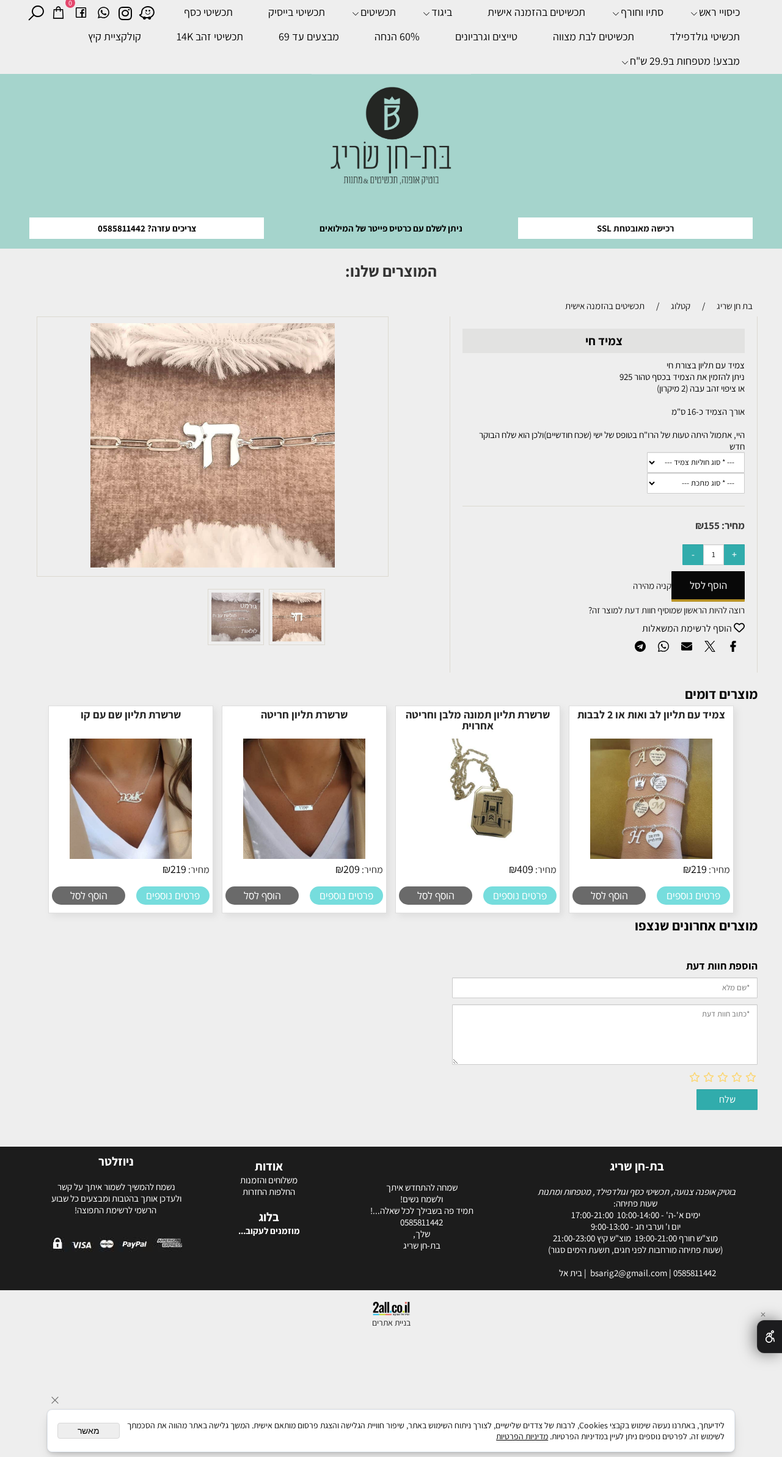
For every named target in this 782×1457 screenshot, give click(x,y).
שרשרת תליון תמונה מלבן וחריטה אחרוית (478, 719)
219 (699, 869)
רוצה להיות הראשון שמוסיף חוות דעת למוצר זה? (666, 610)
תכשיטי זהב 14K (210, 36)
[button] (609, 895)
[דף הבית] (391, 141)
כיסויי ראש (719, 12)
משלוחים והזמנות (269, 1180)
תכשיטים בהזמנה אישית (536, 12)
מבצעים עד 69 (309, 36)
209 (351, 869)
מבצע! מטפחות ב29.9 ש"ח (685, 61)
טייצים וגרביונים (486, 36)
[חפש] (35, 12)
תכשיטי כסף (208, 12)
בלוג (268, 1217)
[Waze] (147, 12)
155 (712, 525)
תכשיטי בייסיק (296, 12)
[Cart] (58, 12)
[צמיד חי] (296, 642)
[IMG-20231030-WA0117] (235, 642)
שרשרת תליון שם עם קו (131, 714)
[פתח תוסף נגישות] (769, 1336)
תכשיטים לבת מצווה (593, 36)
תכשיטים (378, 12)
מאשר (89, 1431)
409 (525, 869)
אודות (269, 1166)
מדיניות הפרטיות (522, 1436)
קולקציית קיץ (114, 36)
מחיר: (732, 525)
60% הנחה (397, 36)
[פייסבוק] (81, 12)
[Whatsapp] (103, 12)
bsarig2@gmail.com (629, 1273)
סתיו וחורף (642, 12)
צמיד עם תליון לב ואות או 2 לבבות (651, 714)
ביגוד (441, 12)
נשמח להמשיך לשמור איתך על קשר (116, 1186)
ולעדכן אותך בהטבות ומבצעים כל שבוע (116, 1198)
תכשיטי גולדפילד (705, 36)
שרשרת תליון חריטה (304, 714)
